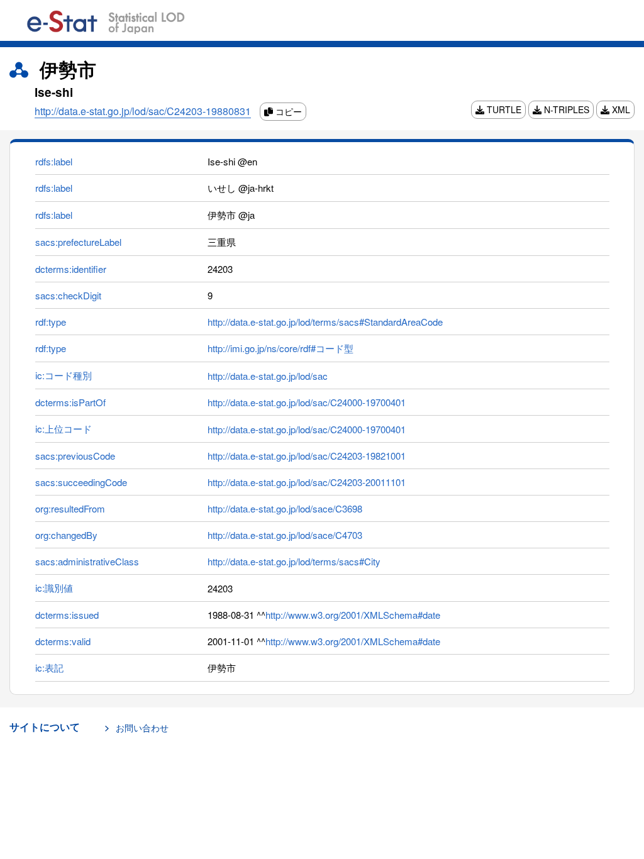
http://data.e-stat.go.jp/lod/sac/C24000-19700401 (307, 402)
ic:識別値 (54, 587)
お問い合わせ (142, 727)
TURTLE (502, 109)
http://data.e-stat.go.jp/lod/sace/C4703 (285, 534)
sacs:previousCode (75, 455)
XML (619, 109)
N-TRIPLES (565, 109)
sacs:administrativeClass (87, 561)
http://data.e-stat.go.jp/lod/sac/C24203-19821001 (307, 455)
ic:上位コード (63, 428)
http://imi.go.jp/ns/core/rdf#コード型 (280, 348)
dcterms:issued (67, 614)
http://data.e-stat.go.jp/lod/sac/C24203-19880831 (143, 111)
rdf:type (50, 321)
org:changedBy (66, 534)
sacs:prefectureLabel (78, 241)
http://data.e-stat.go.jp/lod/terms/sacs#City (294, 561)
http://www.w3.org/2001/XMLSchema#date (352, 614)
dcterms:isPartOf (70, 402)
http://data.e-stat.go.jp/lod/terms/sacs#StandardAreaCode (325, 321)
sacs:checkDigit (68, 295)
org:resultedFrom (70, 508)
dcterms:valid (63, 641)
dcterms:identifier (70, 268)
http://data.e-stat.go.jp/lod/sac (268, 375)
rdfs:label (53, 161)
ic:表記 (49, 667)
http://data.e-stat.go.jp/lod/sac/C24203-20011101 (307, 482)
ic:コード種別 (63, 375)
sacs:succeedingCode (81, 482)
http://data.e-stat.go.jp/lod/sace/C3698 (285, 508)
